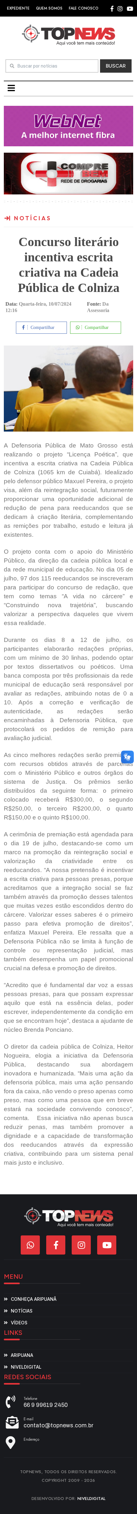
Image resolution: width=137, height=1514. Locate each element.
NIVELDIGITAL (91, 1499)
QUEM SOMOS (49, 8)
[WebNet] (68, 125)
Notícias (21, 1311)
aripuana (22, 1355)
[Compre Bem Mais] (68, 173)
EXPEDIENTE (18, 8)
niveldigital (26, 1367)
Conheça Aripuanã (33, 1299)
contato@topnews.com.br (58, 1425)
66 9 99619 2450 (46, 1405)
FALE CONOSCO (83, 8)
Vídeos (19, 1322)
